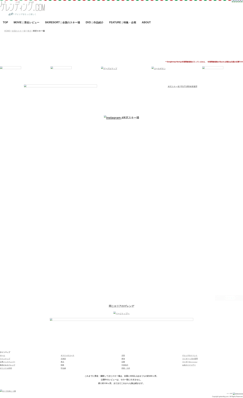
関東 (62, 365)
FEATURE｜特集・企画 (122, 22)
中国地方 (125, 365)
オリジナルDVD (6, 368)
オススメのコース (67, 355)
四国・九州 (126, 368)
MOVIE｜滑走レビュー (26, 22)
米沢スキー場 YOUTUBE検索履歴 (182, 86)
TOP (5, 22)
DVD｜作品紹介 (95, 22)
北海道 (63, 358)
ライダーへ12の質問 (190, 358)
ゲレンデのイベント (189, 355)
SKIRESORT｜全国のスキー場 (62, 22)
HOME (7, 30)
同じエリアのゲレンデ (121, 306)
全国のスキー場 (19, 30)
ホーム (2, 355)
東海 (123, 358)
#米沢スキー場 (130, 117)
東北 (29, 30)
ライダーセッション (189, 361)
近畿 (123, 361)
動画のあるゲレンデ (7, 365)
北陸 (123, 355)
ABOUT (146, 22)
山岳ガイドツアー (189, 365)
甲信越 (63, 368)
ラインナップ (5, 358)
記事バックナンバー (7, 361)
